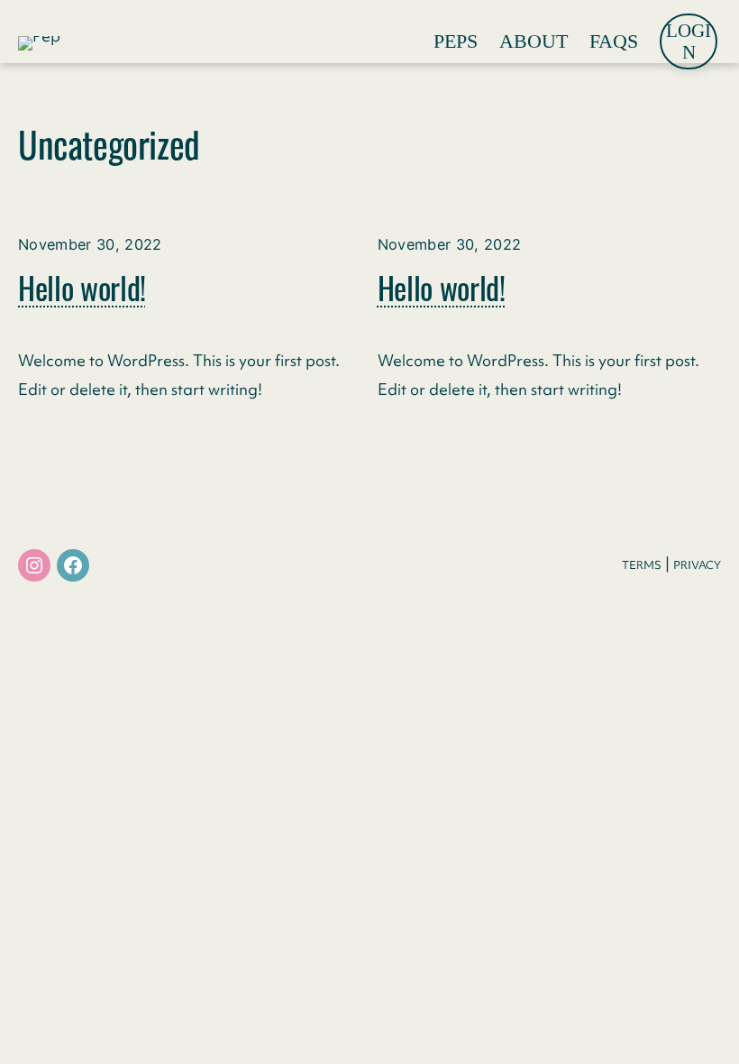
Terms (641, 565)
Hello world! (82, 288)
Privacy (697, 565)
